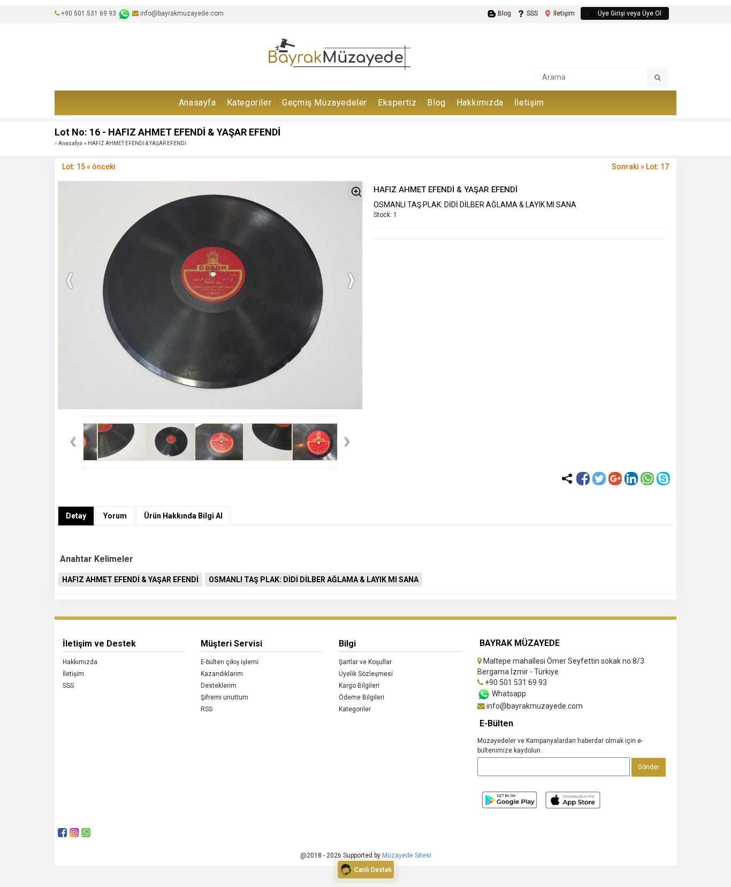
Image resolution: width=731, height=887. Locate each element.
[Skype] (663, 478)
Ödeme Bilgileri (361, 697)
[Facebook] (583, 478)
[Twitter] (599, 478)
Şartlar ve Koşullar (365, 662)
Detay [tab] (76, 516)
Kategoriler (249, 102)
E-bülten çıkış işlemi (229, 662)
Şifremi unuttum (224, 697)
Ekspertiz (397, 102)
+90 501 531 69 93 (88, 13)
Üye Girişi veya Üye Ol (628, 13)
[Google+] (615, 478)
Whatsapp (508, 693)
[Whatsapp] (647, 478)
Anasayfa (197, 102)
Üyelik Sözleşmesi (366, 674)
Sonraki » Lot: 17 (640, 166)
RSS (206, 709)
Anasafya (70, 143)
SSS (531, 13)
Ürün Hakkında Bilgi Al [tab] (183, 516)
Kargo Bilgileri (359, 685)
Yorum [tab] (115, 516)
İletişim (563, 13)
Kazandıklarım (222, 674)
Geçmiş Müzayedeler (324, 102)
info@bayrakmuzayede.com (181, 13)
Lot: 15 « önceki (89, 166)
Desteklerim (219, 685)
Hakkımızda (480, 102)
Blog (503, 13)
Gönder (648, 767)
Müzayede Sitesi (406, 855)
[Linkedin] (631, 478)
